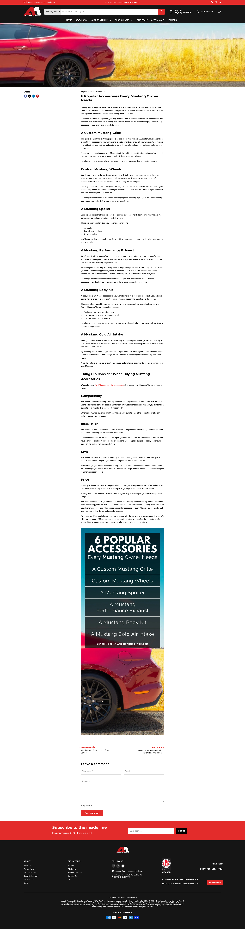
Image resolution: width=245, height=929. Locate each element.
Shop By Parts (122, 20)
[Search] (161, 12)
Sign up (181, 830)
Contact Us (72, 876)
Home (69, 20)
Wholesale (142, 20)
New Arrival (82, 20)
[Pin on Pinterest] (37, 96)
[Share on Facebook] (25, 96)
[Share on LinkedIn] (33, 96)
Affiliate (71, 865)
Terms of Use (29, 880)
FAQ (69, 880)
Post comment (92, 813)
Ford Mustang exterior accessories (109, 385)
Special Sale (157, 20)
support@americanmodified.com (41, 2)
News (26, 883)
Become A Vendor (75, 873)
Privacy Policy (29, 869)
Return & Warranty (31, 876)
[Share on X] (29, 96)
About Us (172, 20)
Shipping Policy (30, 873)
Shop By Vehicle (99, 20)
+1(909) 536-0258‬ (211, 869)
